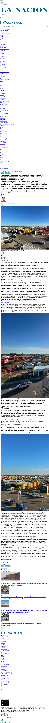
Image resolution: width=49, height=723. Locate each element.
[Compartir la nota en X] (3, 258)
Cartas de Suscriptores (5, 79)
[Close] (2, 627)
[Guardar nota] (2, 252)
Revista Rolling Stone (5, 138)
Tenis (1, 87)
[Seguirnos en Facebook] (2, 686)
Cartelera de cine (4, 110)
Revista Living (3, 136)
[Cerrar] (21, 24)
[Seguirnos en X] (2, 690)
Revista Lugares (4, 135)
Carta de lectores (4, 122)
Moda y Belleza (3, 104)
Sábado (2, 125)
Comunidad (3, 67)
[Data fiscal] (2, 720)
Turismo (2, 95)
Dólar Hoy (2, 44)
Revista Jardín (3, 139)
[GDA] (4, 716)
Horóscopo (2, 98)
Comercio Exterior (4, 49)
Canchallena (3, 89)
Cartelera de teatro (4, 112)
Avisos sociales (3, 121)
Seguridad (2, 63)
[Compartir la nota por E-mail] (5, 258)
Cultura (2, 66)
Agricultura (19, 171)
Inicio (3, 14)
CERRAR (1, 0)
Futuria (1, 43)
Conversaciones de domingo (7, 124)
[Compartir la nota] (2, 254)
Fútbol (1, 84)
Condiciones (17, 711)
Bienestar (2, 69)
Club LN (3, 19)
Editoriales (2, 76)
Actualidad (5, 562)
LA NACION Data (4, 36)
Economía (9, 171)
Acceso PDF (3, 116)
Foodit (3, 18)
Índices (1, 52)
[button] (24, 95)
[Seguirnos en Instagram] (2, 694)
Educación (2, 64)
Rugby (1, 86)
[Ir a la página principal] (24, 12)
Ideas (1, 127)
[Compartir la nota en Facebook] (2, 258)
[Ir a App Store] (5, 705)
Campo (1, 46)
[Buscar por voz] (47, 26)
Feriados (2, 99)
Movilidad (2, 50)
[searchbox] (24, 26)
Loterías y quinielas (4, 101)
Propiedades (3, 47)
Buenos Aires (3, 61)
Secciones (4, 16)
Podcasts (2, 102)
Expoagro (5, 564)
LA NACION (4, 171)
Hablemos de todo (4, 72)
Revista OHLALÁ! (4, 131)
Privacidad (22, 711)
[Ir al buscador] (2, 6)
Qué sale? (2, 108)
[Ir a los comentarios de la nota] (3, 252)
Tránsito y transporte (5, 33)
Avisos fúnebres (4, 119)
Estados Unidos (4, 56)
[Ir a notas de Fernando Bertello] (24, 199)
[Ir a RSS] (2, 698)
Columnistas (3, 78)
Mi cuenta (4, 21)
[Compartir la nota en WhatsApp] (3, 254)
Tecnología (2, 96)
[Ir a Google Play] (5, 702)
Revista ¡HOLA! (3, 133)
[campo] (6, 173)
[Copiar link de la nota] (2, 256)
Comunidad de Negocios (7, 561)
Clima (1, 35)
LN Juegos (2, 93)
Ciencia (1, 70)
